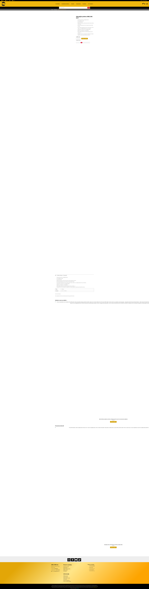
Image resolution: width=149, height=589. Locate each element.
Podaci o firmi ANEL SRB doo (67, 581)
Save (81, 42)
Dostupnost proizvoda (66, 566)
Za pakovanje (78, 3)
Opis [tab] (55, 275)
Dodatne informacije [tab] (60, 275)
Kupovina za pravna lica (66, 580)
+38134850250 (56, 568)
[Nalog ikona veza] (147, 4)
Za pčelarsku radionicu (65, 3)
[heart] (145, 3)
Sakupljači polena (78, 40)
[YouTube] (76, 559)
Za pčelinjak (58, 3)
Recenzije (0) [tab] (65, 275)
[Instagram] (69, 559)
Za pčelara (84, 3)
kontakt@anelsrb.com (56, 571)
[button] (144, 0)
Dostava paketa (65, 567)
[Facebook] (72, 559)
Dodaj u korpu (84, 38)
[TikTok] (79, 559)
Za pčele (72, 3)
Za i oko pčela (90, 3)
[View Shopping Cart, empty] (143, 4)
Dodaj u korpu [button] (113, 421)
